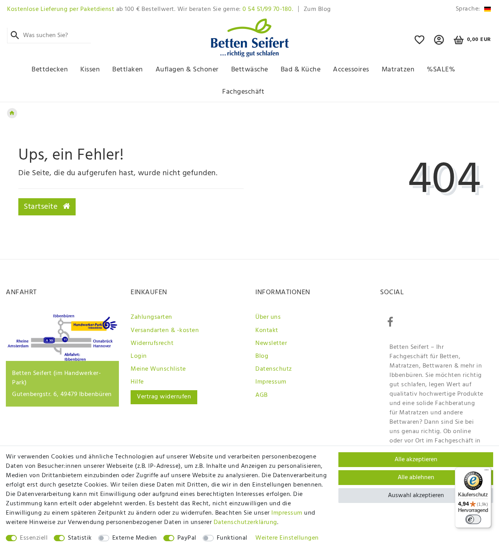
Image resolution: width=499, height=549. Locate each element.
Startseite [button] (42, 207)
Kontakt (266, 330)
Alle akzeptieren (416, 460)
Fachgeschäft (243, 92)
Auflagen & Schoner (187, 69)
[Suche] (15, 35)
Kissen (90, 69)
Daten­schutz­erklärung (245, 522)
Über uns (268, 317)
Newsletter (271, 343)
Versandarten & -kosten (165, 330)
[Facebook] (390, 322)
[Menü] (486, 471)
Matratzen (398, 69)
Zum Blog (317, 9)
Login (139, 356)
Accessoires (351, 69)
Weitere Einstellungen (287, 538)
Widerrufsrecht (152, 343)
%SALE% (441, 69)
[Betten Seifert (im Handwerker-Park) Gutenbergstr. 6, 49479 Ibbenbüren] (62, 359)
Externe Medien (134, 538)
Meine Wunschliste (158, 369)
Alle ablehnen (416, 478)
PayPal (186, 538)
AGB (261, 395)
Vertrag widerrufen (164, 397)
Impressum (271, 382)
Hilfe (137, 382)
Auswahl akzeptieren (416, 495)
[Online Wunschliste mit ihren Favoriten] (420, 43)
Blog (261, 356)
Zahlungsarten (151, 317)
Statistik (80, 538)
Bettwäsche (249, 69)
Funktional (232, 538)
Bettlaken (127, 69)
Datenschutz (273, 369)
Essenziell (34, 538)
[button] (439, 43)
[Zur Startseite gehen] (12, 113)
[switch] (473, 519)
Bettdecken (50, 69)
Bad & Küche (301, 69)
